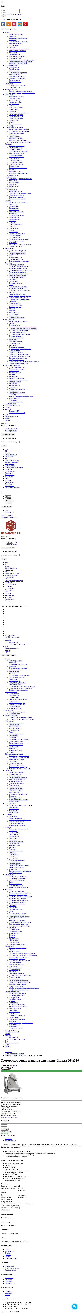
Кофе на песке (14, 45)
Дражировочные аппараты (18, 151)
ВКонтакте (8, 1291)
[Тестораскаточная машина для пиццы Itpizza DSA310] (12, 1094)
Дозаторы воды (14, 71)
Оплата (8, 496)
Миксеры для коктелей (17, 294)
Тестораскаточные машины (18, 173)
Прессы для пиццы (15, 137)
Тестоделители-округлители (18, 63)
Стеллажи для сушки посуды (19, 113)
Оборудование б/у (12, 405)
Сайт (6, 478)
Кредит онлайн (10, 1251)
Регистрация (5, 14)
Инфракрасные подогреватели (19, 290)
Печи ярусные (14, 228)
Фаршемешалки (14, 398)
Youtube (7, 1295)
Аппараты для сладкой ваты (18, 274)
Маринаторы (13, 376)
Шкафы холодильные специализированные (24, 361)
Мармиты (12, 221)
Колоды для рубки (15, 102)
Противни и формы (15, 162)
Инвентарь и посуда (12, 460)
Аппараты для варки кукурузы (19, 266)
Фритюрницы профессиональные (20, 244)
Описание (8, 1139)
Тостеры (12, 308)
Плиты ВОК (13, 232)
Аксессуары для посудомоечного (20, 179)
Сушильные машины (16, 197)
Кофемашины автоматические (19, 49)
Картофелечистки (15, 372)
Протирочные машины (17, 393)
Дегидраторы (13, 208)
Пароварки (12, 223)
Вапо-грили (13, 204)
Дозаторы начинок (15, 149)
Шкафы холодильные (16, 360)
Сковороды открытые (16, 241)
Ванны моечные (14, 98)
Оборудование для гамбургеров (20, 296)
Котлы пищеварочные (16, 215)
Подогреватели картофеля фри (19, 299)
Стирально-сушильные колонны (20, 193)
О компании (9, 501)
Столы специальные (16, 118)
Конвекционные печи (16, 212)
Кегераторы (13, 340)
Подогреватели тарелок (17, 85)
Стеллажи (12, 111)
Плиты (11, 230)
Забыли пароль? (16, 14)
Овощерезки (13, 387)
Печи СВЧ (12, 226)
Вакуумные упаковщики (17, 254)
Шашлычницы (14, 316)
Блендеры (12, 36)
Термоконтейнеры (15, 82)
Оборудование (10, 466)
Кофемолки (13, 52)
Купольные (13, 184)
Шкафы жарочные (15, 246)
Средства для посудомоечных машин (22, 93)
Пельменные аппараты (17, 389)
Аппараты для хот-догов (17, 276)
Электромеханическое (12, 365)
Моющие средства (11, 89)
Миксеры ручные (15, 382)
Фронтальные (13, 186)
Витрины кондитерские (17, 332)
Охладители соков (15, 58)
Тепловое (8, 201)
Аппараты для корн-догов (18, 268)
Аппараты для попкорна (17, 272)
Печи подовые (14, 158)
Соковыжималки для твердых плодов (22, 60)
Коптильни (13, 213)
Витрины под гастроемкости (19, 131)
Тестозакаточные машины (18, 168)
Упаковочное (9, 248)
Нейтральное (9, 94)
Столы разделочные (16, 116)
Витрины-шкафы (15, 336)
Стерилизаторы (14, 80)
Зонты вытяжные (15, 100)
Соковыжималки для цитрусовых (20, 62)
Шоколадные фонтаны (16, 318)
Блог (6, 415)
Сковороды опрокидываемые (19, 239)
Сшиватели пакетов (16, 259)
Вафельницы (13, 281)
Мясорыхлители (14, 385)
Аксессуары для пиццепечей (19, 129)
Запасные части (10, 1270)
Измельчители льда (15, 43)
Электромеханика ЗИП (17, 413)
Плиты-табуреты (14, 237)
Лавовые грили (14, 217)
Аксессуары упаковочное (17, 250)
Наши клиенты (10, 1283)
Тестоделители (14, 166)
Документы (9, 1281)
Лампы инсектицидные (17, 78)
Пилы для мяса (14, 391)
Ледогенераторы (14, 54)
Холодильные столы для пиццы (20, 142)
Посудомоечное (10, 177)
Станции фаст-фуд (15, 305)
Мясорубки (13, 383)
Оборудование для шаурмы (18, 297)
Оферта (7, 420)
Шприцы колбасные (16, 402)
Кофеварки (12, 47)
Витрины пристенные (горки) (19, 334)
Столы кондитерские (16, 115)
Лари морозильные (15, 341)
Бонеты (11, 323)
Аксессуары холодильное (17, 321)
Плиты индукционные (17, 233)
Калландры (13, 190)
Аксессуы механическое (17, 367)
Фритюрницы (14, 312)
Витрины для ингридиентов (18, 330)
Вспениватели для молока (18, 38)
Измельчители (14, 371)
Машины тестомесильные (18, 380)
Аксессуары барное (15, 34)
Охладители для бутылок (17, 56)
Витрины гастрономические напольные (23, 327)
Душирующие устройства (18, 73)
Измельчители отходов (17, 76)
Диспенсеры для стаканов (18, 287)
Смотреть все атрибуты (9, 1117)
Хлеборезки (13, 400)
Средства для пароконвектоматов (20, 91)
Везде (7, 449)
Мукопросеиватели (15, 155)
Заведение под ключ (12, 416)
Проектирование (10, 1258)
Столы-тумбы (13, 120)
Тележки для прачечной (17, 199)
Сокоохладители (14, 303)
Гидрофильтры (14, 69)
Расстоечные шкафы (16, 164)
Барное (7, 32)
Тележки (12, 122)
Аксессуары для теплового (18, 202)
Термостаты (13, 243)
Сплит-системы (14, 351)
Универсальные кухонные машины (21, 396)
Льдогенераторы (14, 343)
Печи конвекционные (16, 157)
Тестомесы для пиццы (16, 138)
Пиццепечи (13, 135)
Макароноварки (14, 219)
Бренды (7, 418)
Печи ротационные (15, 160)
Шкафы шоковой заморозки (18, 363)
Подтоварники (14, 104)
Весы (11, 255)
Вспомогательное (11, 65)
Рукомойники (13, 109)
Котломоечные (14, 182)
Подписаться (6, 1210)
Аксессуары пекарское (16, 146)
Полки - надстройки (16, 107)
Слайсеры (12, 394)
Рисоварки (12, 301)
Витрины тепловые (15, 283)
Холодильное (9, 319)
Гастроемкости (14, 67)
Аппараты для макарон (17, 369)
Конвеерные (13, 180)
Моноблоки (13, 345)
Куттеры (12, 374)
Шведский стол (14, 87)
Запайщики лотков (15, 257)
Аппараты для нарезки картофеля (20, 270)
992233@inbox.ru (11, 431)
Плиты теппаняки (15, 235)
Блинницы (12, 279)
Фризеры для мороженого (18, 358)
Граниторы (12, 40)
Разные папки (9, 475)
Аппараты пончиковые (17, 277)
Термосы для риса (15, 307)
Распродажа (10, 404)
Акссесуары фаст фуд (16, 265)
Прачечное (8, 188)
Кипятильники (14, 210)
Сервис (7, 407)
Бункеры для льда (15, 325)
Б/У (6, 451)
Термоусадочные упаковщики (19, 261)
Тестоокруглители (15, 171)
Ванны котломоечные (16, 96)
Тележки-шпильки (15, 124)
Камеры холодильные (16, 338)
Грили (11, 285)
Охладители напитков (16, 347)
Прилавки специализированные (20, 349)
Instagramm (8, 1293)
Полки (11, 105)
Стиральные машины (16, 195)
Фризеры (12, 310)
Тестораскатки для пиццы (18, 140)
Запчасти (8, 409)
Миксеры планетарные (17, 153)
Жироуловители (14, 74)
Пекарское (8, 144)
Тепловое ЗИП (14, 411)
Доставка (8, 498)
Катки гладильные (15, 191)
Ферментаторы (14, 175)
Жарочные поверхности (17, 288)
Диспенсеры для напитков (18, 41)
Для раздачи (9, 84)
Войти (7, 510)
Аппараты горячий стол (17, 252)
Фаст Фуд (8, 263)
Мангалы (12, 292)
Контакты (8, 503)
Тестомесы (12, 169)
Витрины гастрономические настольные (23, 329)
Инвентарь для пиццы (16, 133)
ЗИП (6, 458)
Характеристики (10, 1140)
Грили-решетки (14, 206)
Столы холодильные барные (18, 354)
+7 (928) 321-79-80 (11, 429)
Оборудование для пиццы (14, 127)
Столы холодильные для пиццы (20, 356)
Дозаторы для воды (15, 148)
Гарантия (8, 1249)
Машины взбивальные (16, 378)
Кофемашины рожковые (17, 51)
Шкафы (11, 126)
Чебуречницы (13, 314)
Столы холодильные (16, 352)
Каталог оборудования (8, 29)
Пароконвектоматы (15, 224)
